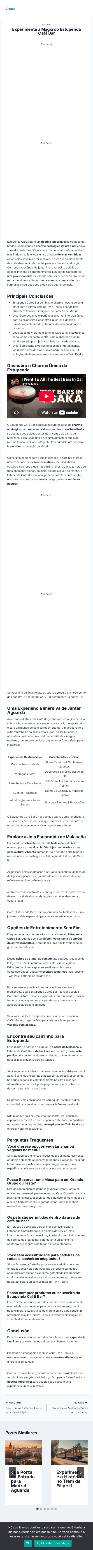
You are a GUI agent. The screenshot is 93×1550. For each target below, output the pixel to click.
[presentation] (23, 1452)
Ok (28, 1543)
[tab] (37, 1509)
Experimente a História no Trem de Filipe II (68, 1479)
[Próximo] (80, 1472)
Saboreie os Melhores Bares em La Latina (70, 1407)
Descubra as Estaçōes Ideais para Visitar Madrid (23, 1407)
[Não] (87, 1536)
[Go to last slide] (12, 1472)
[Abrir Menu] (83, 8)
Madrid (46, 25)
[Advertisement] (46, 93)
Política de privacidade (53, 1543)
